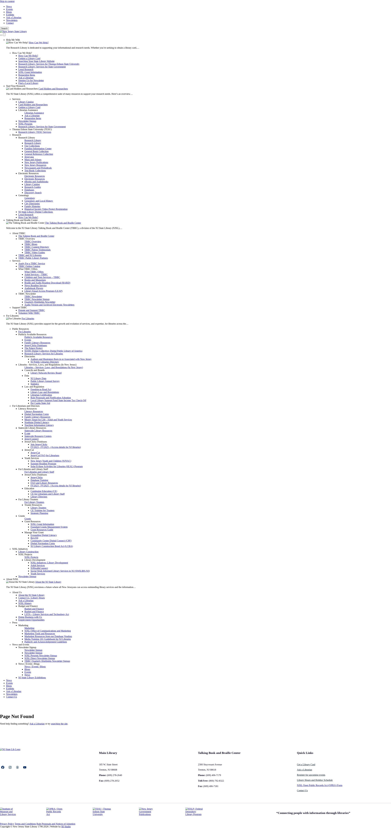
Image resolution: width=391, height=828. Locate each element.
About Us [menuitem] (17, 592)
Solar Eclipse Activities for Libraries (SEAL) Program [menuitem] (57, 466)
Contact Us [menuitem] (11, 697)
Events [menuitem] (27, 340)
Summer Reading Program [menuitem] (43, 463)
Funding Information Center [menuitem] (37, 148)
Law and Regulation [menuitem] (34, 386)
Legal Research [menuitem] (25, 69)
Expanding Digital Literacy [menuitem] (44, 535)
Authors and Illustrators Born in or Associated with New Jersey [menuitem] (61, 359)
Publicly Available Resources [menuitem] (32, 334)
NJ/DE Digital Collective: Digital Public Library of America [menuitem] (53, 351)
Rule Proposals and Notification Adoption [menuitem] (51, 397)
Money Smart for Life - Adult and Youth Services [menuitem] (48, 419)
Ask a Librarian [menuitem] (25, 77)
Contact (10, 23)
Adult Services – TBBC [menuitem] (36, 274)
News (9, 6)
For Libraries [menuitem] (12, 315)
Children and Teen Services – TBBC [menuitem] (42, 277)
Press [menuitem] (14, 622)
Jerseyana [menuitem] (29, 157)
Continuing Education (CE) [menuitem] (44, 491)
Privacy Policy (7, 823)
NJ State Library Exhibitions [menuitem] (32, 677)
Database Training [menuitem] (39, 480)
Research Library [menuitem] (26, 137)
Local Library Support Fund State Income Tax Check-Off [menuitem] (58, 400)
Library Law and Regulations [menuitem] (45, 392)
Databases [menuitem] (29, 190)
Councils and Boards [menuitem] (34, 370)
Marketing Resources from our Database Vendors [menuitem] (48, 636)
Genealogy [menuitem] (23, 195)
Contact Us (302, 790)
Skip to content (7, 1)
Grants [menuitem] (21, 516)
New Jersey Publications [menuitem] (36, 162)
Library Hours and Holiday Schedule (315, 780)
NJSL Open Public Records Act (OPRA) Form (319, 785)
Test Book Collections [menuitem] (35, 170)
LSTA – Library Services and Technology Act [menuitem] (46, 614)
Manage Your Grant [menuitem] (34, 532)
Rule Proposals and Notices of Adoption (56, 823)
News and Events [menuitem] (20, 644)
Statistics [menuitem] (35, 384)
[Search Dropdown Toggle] (1, 35)
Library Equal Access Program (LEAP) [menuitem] (43, 291)
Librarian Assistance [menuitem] (28, 110)
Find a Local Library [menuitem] (28, 83)
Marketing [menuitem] (23, 625)
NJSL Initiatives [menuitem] (20, 549)
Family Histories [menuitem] (32, 206)
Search (4, 28)
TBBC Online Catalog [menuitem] (29, 266)
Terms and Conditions (25, 823)
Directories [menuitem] (29, 356)
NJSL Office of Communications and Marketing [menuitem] (47, 631)
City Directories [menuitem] (32, 203)
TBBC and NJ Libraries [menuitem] (30, 255)
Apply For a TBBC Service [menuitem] (31, 263)
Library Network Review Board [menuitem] (46, 373)
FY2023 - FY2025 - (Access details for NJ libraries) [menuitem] (56, 447)
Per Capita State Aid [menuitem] (40, 403)
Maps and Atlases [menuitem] (32, 159)
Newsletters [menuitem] (11, 694)
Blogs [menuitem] (27, 669)
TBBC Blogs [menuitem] (30, 244)
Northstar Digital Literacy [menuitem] (36, 422)
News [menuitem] (27, 675)
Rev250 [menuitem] (34, 538)
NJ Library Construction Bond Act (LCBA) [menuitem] (52, 546)
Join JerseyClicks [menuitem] (39, 444)
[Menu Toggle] (4, 34)
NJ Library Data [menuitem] (38, 378)
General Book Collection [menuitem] (36, 151)
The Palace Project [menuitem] (33, 348)
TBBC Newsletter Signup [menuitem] (36, 299)
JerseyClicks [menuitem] (37, 477)
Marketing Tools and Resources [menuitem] (39, 633)
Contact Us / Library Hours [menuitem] (31, 598)
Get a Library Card (306, 764)
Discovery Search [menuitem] (33, 192)
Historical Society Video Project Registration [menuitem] (46, 209)
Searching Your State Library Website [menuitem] (36, 61)
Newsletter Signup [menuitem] (27, 121)
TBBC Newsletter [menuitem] (27, 293)
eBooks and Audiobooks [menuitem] (36, 181)
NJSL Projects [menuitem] (25, 554)
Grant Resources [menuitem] (32, 521)
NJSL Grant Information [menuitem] (30, 72)
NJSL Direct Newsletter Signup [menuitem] (39, 658)
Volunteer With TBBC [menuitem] (29, 313)
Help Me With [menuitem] (13, 40)
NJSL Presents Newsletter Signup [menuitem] (40, 655)
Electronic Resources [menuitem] (28, 173)
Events (9, 9)
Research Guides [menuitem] (32, 187)
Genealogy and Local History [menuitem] (38, 201)
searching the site (59, 723)
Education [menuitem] (29, 488)
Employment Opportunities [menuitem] (31, 620)
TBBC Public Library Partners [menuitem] (33, 258)
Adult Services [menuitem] (38, 565)
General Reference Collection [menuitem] (38, 154)
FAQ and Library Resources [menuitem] (44, 483)
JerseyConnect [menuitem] (31, 439)
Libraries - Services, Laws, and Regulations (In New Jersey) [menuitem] (47, 364)
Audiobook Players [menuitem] (33, 288)
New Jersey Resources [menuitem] (35, 165)
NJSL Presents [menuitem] (25, 124)
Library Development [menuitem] (34, 560)
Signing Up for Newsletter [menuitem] (31, 80)
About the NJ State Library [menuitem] (48, 582)
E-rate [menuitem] (27, 433)
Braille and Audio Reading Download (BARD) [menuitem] (47, 282)
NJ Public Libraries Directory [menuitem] (45, 362)
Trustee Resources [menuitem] (33, 505)
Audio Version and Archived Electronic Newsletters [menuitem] (49, 304)
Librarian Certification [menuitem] (41, 395)
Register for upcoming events (311, 775)
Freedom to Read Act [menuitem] (41, 389)
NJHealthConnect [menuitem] (39, 568)
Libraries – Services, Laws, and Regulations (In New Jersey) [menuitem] (53, 367)
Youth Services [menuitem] (31, 458)
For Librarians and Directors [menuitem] (26, 406)
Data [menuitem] (26, 375)
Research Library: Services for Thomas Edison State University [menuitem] (48, 64)
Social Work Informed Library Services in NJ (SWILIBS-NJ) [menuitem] (60, 571)
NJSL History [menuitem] (25, 603)
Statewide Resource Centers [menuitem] (37, 436)
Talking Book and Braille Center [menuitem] (22, 220)
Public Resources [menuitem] (20, 329)
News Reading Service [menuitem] (35, 285)
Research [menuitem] (16, 135)
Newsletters (11, 20)
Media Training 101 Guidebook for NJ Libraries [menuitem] (47, 639)
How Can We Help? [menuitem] (39, 42)
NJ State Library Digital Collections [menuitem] (35, 212)
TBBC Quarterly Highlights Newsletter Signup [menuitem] (47, 661)
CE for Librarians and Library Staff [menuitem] (48, 494)
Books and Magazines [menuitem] (35, 280)
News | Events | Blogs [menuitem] (29, 664)
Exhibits (10, 14)
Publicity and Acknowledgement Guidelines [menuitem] (45, 642)
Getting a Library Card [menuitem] (29, 58)
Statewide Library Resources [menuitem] (32, 428)
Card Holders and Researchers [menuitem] (53, 88)
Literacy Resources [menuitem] (27, 408)
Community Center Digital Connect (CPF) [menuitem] (51, 540)
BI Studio (66, 826)
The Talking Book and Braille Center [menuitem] (63, 223)
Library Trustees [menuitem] (38, 507)
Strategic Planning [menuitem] (39, 513)
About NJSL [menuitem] (12, 579)
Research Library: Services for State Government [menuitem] (42, 66)
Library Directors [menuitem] (39, 496)
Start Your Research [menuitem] (15, 86)
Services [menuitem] (16, 99)
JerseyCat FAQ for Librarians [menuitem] (45, 455)
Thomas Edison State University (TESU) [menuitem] (32, 129)
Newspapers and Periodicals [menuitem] (38, 168)
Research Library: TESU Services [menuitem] (34, 132)
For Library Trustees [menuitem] (28, 499)
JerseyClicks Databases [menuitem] (35, 345)
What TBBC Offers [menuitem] (27, 269)
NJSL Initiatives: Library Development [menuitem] (49, 562)
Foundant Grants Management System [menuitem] (49, 527)
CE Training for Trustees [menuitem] (42, 510)
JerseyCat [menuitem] (29, 450)
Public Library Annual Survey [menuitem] (45, 381)
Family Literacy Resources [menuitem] (37, 342)
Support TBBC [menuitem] (19, 307)
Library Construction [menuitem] (28, 551)
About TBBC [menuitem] (19, 233)
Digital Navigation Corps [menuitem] (36, 414)
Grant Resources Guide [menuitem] (42, 529)
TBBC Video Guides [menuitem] (34, 252)
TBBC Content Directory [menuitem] (36, 247)
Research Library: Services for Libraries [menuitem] (43, 353)
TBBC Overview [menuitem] (26, 238)
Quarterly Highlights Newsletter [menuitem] (39, 302)
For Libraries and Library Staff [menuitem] (33, 469)
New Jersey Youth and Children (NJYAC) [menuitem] (51, 461)
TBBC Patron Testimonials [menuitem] (37, 249)
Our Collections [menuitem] (32, 146)
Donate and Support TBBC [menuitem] (31, 310)
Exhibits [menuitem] (10, 688)
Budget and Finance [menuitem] (28, 606)
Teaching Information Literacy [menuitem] (39, 425)
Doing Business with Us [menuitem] (30, 617)
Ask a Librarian (13, 17)
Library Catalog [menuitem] (26, 102)
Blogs (9, 12)
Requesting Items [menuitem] (26, 75)
